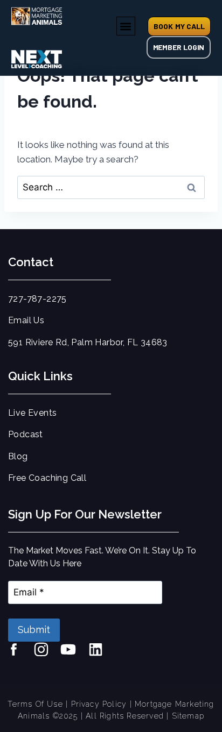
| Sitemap (185, 716)
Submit (34, 629)
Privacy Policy (99, 704)
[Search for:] (111, 187)
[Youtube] (71, 653)
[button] (125, 26)
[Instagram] (44, 653)
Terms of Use (35, 704)
